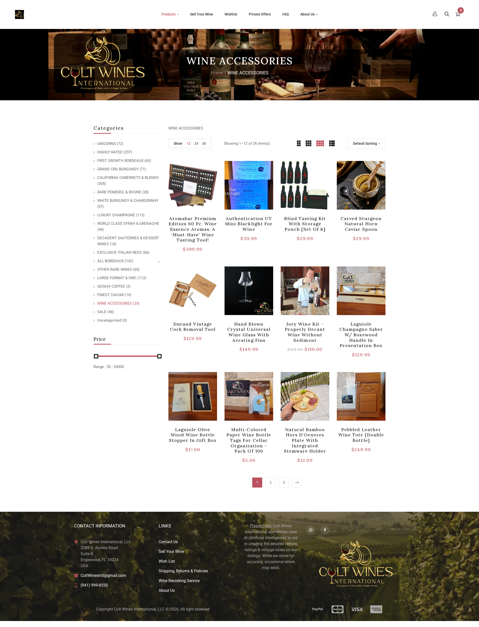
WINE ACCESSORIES (114, 303)
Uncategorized (109, 320)
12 (189, 143)
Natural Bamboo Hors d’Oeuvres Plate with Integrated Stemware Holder (305, 440)
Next (297, 483)
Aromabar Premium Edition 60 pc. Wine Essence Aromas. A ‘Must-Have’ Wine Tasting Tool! (193, 229)
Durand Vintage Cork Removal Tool (193, 326)
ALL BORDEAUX (110, 261)
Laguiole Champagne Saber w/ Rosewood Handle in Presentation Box (361, 334)
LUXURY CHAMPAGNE (116, 215)
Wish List (167, 561)
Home (217, 72)
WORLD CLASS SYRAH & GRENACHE (128, 223)
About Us (167, 590)
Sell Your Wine (171, 551)
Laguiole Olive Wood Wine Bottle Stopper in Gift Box (193, 435)
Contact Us (168, 541)
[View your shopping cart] (458, 15)
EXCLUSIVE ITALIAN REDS (119, 252)
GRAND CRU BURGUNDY (117, 169)
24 (196, 143)
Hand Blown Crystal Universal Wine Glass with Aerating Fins (248, 332)
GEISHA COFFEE (111, 286)
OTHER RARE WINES (114, 269)
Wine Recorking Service (179, 580)
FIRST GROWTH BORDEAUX (120, 160)
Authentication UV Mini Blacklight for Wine (249, 224)
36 (204, 143)
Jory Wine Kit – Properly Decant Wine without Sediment (305, 332)
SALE (101, 312)
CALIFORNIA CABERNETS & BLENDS (128, 177)
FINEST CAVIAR (110, 295)
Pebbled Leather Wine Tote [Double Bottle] (361, 435)
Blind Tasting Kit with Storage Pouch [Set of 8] (305, 224)
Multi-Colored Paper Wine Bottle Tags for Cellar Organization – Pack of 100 (249, 440)
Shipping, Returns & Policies (183, 571)
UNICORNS (106, 143)
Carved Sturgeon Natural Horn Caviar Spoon (361, 224)
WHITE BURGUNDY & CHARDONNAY (127, 200)
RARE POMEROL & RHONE (119, 192)
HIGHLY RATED (109, 152)
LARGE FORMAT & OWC (117, 278)
